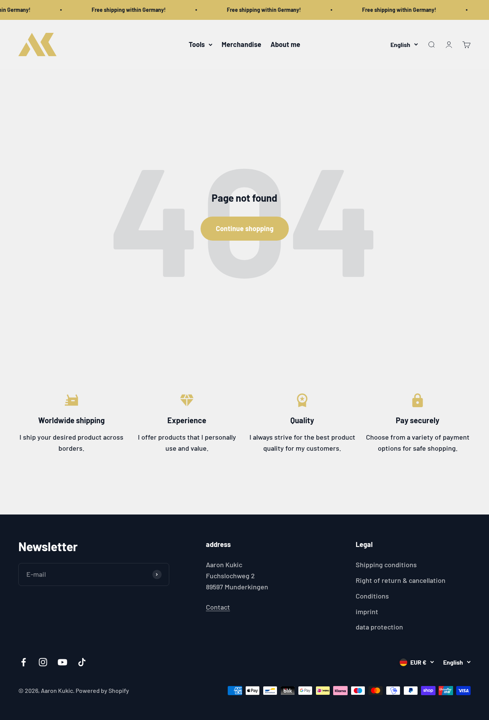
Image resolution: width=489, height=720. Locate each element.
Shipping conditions (386, 564)
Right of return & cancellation (400, 580)
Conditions (372, 596)
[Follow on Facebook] (23, 662)
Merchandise (241, 44)
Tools (197, 44)
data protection (379, 627)
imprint (367, 611)
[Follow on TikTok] (82, 662)
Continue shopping (245, 228)
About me (285, 44)
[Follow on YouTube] (62, 662)
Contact (218, 607)
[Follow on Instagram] (43, 662)
